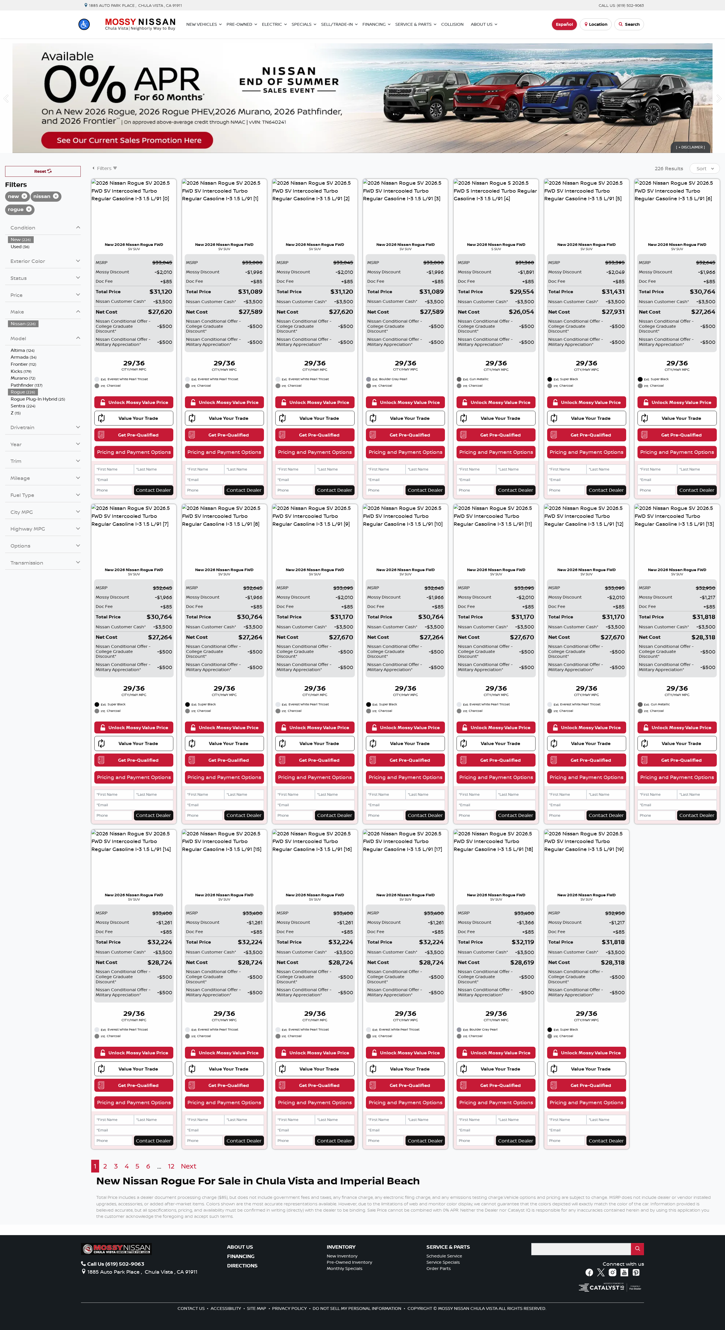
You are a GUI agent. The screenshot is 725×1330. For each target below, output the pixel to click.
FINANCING (241, 1256)
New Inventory (342, 1256)
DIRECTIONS (242, 1266)
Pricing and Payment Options (134, 452)
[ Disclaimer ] (690, 147)
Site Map (257, 1308)
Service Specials (443, 1262)
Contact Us (192, 1308)
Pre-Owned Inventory (349, 1262)
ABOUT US (240, 1247)
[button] (84, 24)
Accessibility (226, 1308)
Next (189, 1166)
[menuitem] (44, 239)
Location (598, 24)
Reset (40, 171)
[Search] (637, 1249)
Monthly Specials (344, 1268)
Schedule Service (444, 1256)
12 (171, 1166)
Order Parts (439, 1268)
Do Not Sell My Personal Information (357, 1308)
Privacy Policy (290, 1308)
